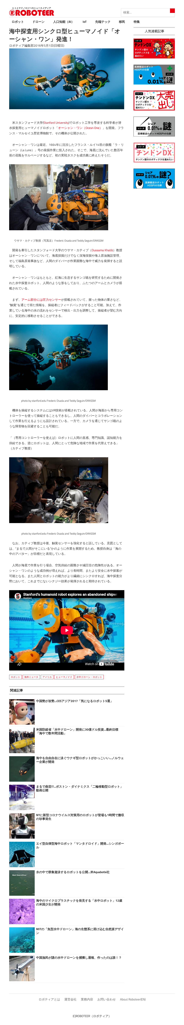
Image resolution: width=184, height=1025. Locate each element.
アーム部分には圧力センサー (41, 299)
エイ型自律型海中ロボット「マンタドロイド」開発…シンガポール (80, 845)
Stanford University (56, 122)
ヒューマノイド (64, 677)
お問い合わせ (106, 999)
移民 (122, 21)
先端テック (103, 21)
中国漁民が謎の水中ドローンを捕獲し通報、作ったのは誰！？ (79, 957)
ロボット (18, 21)
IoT (85, 21)
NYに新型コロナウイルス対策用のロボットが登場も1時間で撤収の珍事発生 (80, 817)
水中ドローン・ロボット (89, 677)
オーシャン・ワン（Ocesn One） (80, 128)
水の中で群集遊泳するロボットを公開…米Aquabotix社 (73, 872)
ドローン (38, 21)
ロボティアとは (49, 999)
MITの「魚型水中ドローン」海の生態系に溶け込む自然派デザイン (80, 931)
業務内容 (87, 999)
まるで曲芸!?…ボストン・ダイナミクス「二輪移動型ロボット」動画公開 (79, 788)
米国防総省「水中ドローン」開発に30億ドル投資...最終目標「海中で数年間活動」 (77, 731)
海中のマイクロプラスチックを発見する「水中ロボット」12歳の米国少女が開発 (79, 902)
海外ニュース (31, 677)
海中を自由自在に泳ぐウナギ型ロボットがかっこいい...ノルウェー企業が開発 (80, 760)
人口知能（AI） (63, 21)
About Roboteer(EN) (133, 999)
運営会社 (70, 999)
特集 (137, 21)
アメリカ (47, 677)
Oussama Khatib (102, 250)
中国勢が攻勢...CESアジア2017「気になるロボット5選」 (74, 701)
